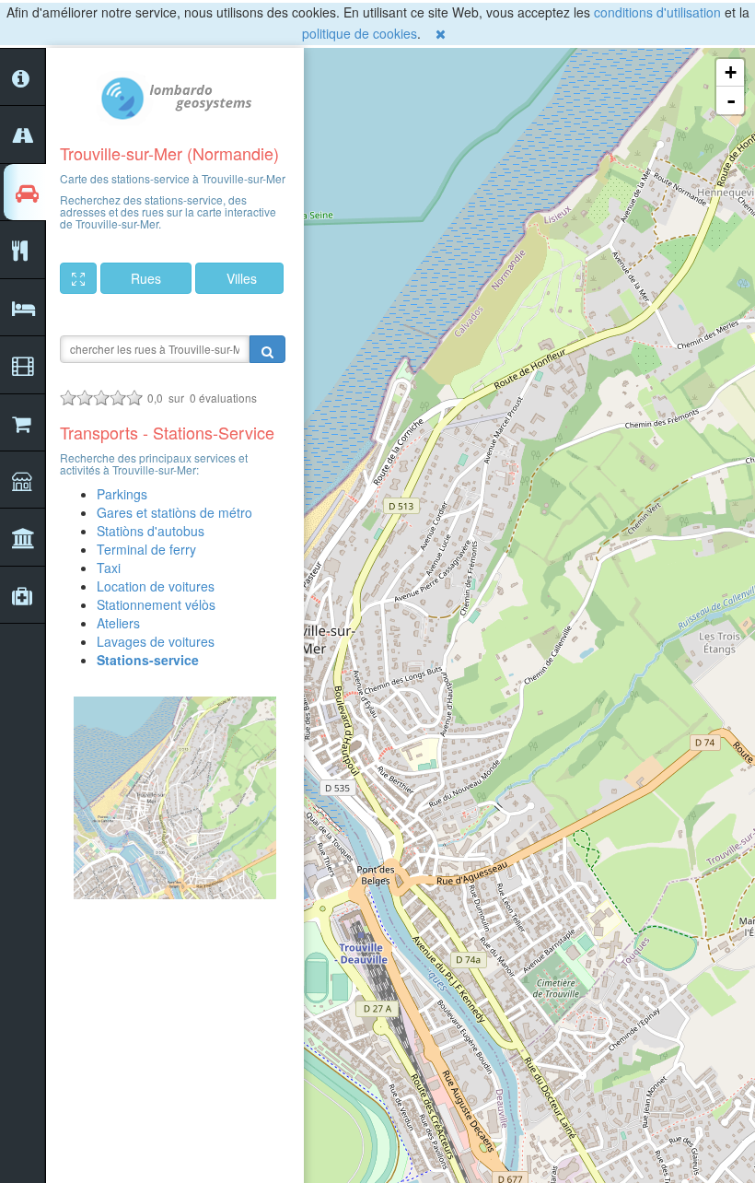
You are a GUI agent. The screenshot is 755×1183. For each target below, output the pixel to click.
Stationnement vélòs (156, 604)
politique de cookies (359, 33)
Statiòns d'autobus (150, 530)
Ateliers (118, 623)
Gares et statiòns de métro (174, 512)
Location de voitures (156, 586)
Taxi (109, 567)
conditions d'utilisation (657, 12)
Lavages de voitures (156, 641)
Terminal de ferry (146, 549)
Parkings (122, 494)
